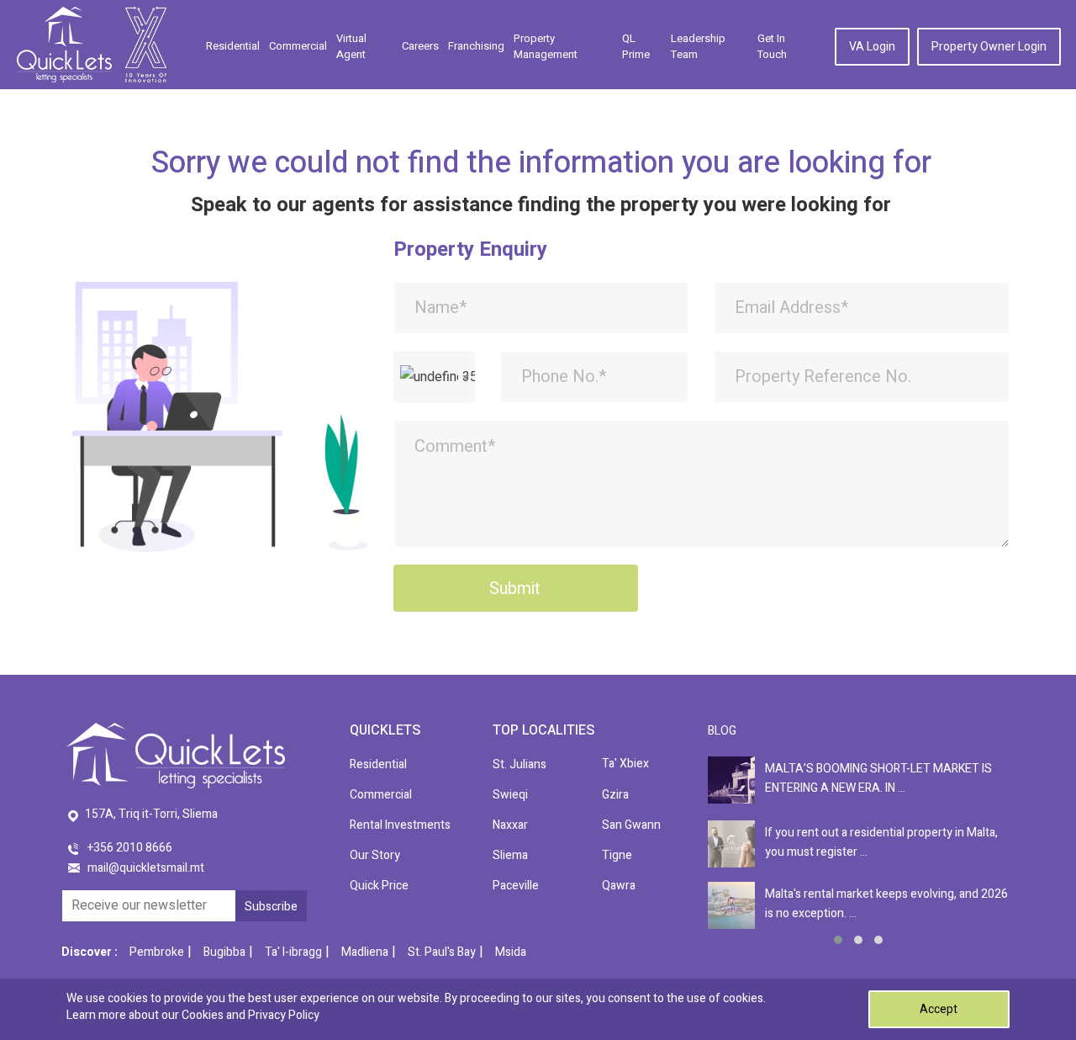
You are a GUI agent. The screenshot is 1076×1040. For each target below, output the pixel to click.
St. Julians (519, 764)
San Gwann (631, 825)
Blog (722, 731)
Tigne (617, 855)
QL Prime (636, 46)
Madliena (364, 952)
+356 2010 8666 (129, 848)
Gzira (615, 795)
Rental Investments (400, 825)
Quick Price (379, 885)
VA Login (872, 47)
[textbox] (434, 377)
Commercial (298, 46)
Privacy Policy (283, 1015)
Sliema (510, 855)
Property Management (546, 46)
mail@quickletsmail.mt (145, 868)
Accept (938, 1009)
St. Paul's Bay (442, 952)
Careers (420, 46)
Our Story (375, 855)
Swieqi (510, 795)
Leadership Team (698, 46)
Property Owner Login (989, 47)
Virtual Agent (351, 46)
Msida (510, 952)
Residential (233, 46)
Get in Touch (772, 46)
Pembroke (156, 952)
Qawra (619, 885)
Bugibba (224, 952)
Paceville (516, 885)
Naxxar (510, 825)
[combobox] (434, 377)
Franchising (476, 46)
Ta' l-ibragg (293, 952)
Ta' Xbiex (625, 763)
